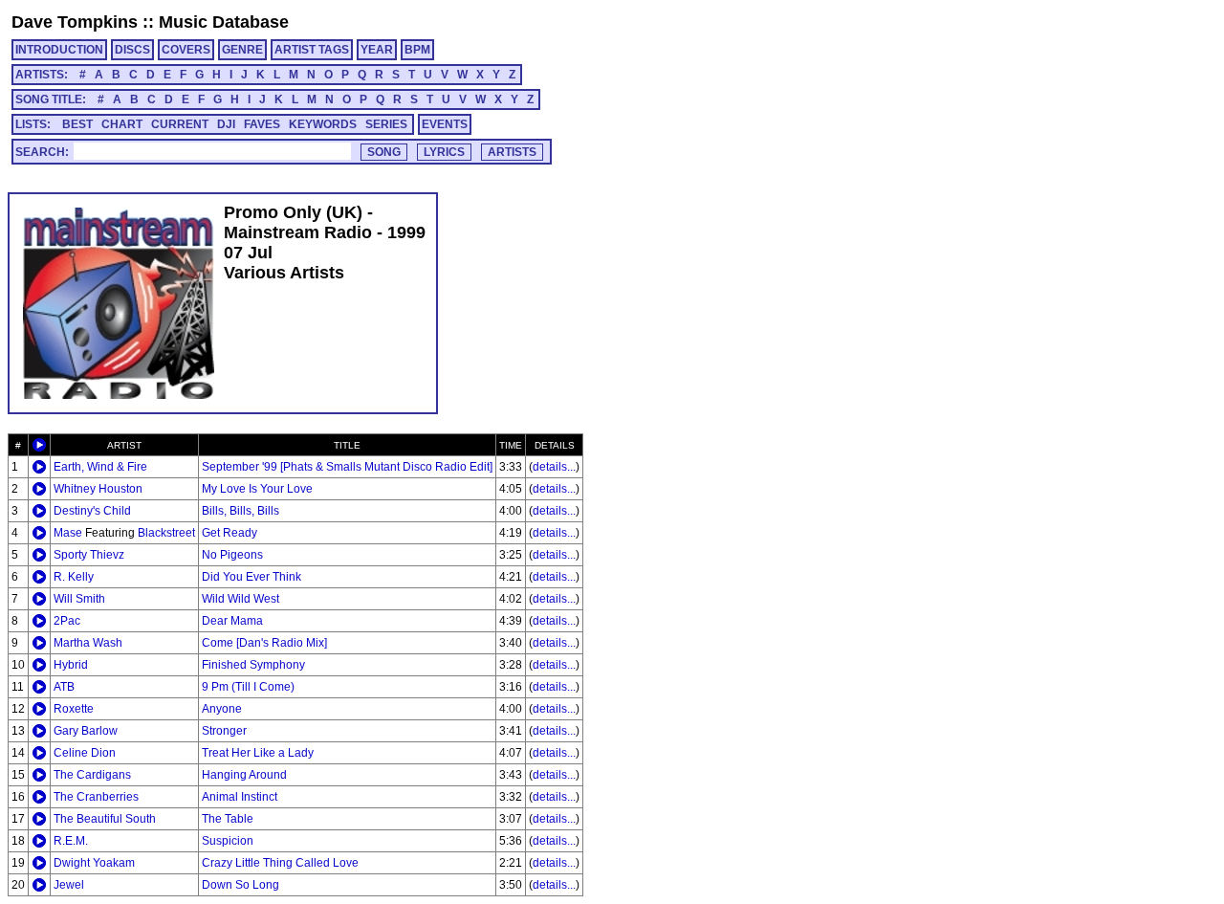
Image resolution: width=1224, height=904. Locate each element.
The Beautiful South (105, 819)
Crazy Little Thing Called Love (280, 863)
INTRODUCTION (59, 49)
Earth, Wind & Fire (100, 467)
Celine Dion (85, 753)
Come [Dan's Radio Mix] (264, 643)
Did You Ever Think (251, 577)
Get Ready (229, 533)
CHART (121, 124)
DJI (226, 124)
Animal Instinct (239, 797)
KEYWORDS (323, 124)
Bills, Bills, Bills (240, 511)
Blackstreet (166, 533)
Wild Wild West (240, 599)
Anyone (222, 709)
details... (554, 467)
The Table (227, 819)
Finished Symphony (253, 665)
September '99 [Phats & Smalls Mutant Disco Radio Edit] (347, 467)
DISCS (132, 49)
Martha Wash (88, 643)
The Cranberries (96, 797)
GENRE (242, 49)
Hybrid (71, 665)
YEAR (377, 49)
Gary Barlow (86, 731)
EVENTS (445, 124)
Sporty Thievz (89, 555)
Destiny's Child (92, 511)
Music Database (224, 22)
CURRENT (179, 124)
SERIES (386, 124)
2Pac (67, 621)
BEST (77, 124)
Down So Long (240, 885)
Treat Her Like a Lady (258, 753)
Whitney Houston (98, 489)
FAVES (262, 124)
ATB (64, 687)
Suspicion (227, 841)
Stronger (224, 731)
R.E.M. (71, 841)
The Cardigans (92, 775)
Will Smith (79, 599)
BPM (417, 49)
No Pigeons (232, 555)
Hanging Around (244, 775)
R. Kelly (74, 577)
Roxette (74, 709)
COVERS (186, 49)
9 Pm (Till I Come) (248, 687)
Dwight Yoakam (94, 863)
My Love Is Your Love (257, 489)
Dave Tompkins (74, 22)
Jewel (69, 885)
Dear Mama (232, 621)
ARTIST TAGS (311, 49)
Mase (68, 533)
